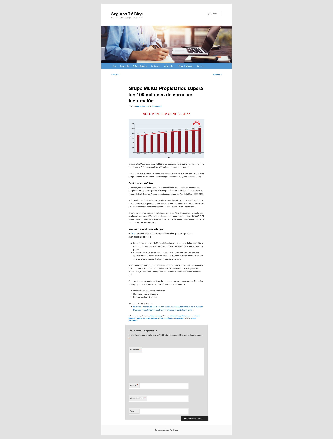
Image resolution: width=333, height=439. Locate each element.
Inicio (114, 66)
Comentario (135, 350)
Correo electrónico (138, 398)
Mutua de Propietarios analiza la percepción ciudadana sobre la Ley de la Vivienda (168, 306)
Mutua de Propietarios (137, 318)
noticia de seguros (152, 318)
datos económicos (193, 316)
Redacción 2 (157, 106)
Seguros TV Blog (127, 13)
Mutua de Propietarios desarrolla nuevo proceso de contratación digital (163, 309)
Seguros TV (124, 66)
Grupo (133, 233)
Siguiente (217, 74)
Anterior (115, 74)
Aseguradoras (155, 316)
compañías (181, 316)
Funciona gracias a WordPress (166, 430)
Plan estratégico (166, 318)
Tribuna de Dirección (185, 66)
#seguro (173, 316)
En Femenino (169, 66)
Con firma (200, 66)
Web (132, 411)
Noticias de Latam (140, 66)
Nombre (134, 385)
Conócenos (155, 66)
